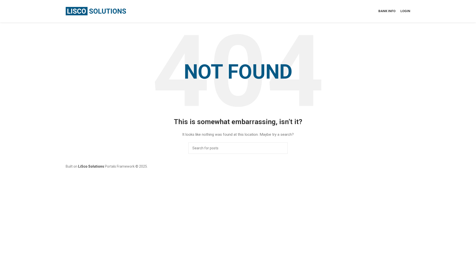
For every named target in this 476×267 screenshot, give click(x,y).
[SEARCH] (282, 148)
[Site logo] (97, 11)
